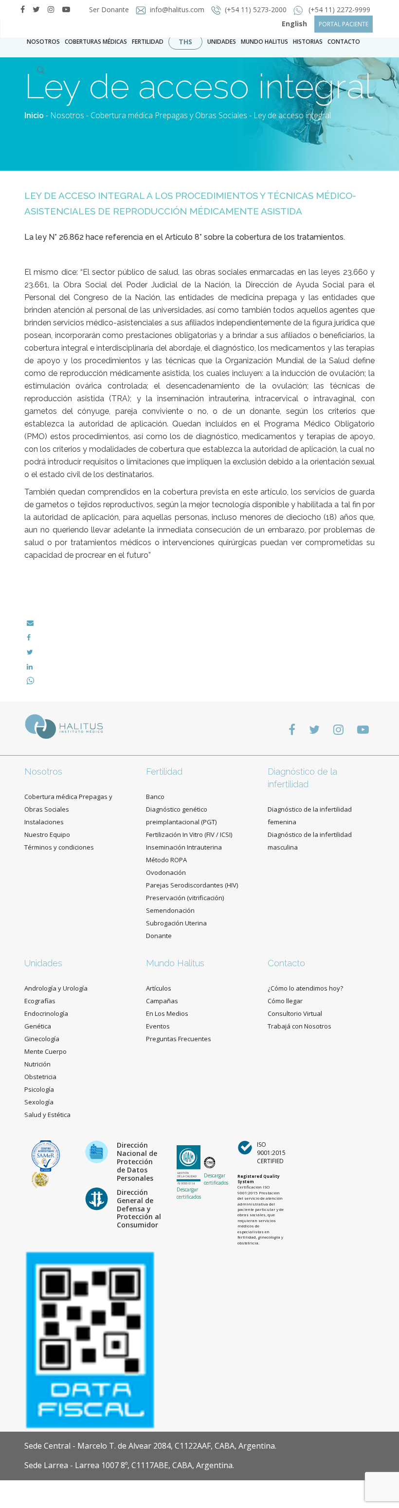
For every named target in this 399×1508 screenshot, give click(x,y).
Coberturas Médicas (96, 41)
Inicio (34, 115)
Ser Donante (110, 9)
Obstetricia (40, 1076)
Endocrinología (46, 1013)
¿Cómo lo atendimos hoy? (305, 988)
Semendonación (170, 910)
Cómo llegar (285, 1000)
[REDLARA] (40, 1179)
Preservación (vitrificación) (185, 897)
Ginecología (41, 1038)
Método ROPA (166, 859)
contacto (343, 41)
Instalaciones (44, 821)
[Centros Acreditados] (46, 1155)
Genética (37, 1026)
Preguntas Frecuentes (178, 1038)
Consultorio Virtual (295, 1013)
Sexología (39, 1102)
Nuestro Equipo (47, 834)
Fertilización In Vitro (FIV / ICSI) (189, 834)
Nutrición (37, 1064)
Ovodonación (166, 872)
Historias (308, 41)
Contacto (286, 963)
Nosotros (43, 41)
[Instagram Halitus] (51, 9)
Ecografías (39, 1000)
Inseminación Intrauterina (184, 847)
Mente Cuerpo (45, 1051)
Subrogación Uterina (176, 923)
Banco (155, 796)
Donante (159, 935)
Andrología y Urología (56, 988)
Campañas (162, 1000)
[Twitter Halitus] (36, 9)
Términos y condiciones (59, 847)
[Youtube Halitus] (363, 729)
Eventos (158, 1026)
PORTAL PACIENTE (343, 24)
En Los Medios (167, 1013)
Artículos (158, 988)
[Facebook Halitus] (23, 9)
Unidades (221, 41)
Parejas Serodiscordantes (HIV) (192, 885)
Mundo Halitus (264, 41)
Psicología (39, 1089)
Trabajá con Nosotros (299, 1026)
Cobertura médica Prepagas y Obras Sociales (169, 115)
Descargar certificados (189, 1193)
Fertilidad (147, 41)
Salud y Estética (47, 1114)
